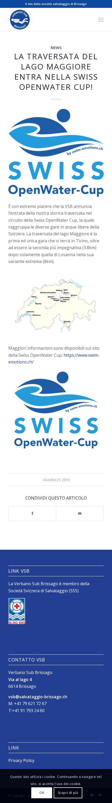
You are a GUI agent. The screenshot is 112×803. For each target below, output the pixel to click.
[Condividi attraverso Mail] (79, 513)
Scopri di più (68, 792)
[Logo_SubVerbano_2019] (46, 19)
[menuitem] (101, 20)
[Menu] (101, 20)
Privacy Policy (21, 760)
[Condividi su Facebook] (32, 513)
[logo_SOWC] (56, 153)
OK (41, 792)
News (56, 47)
